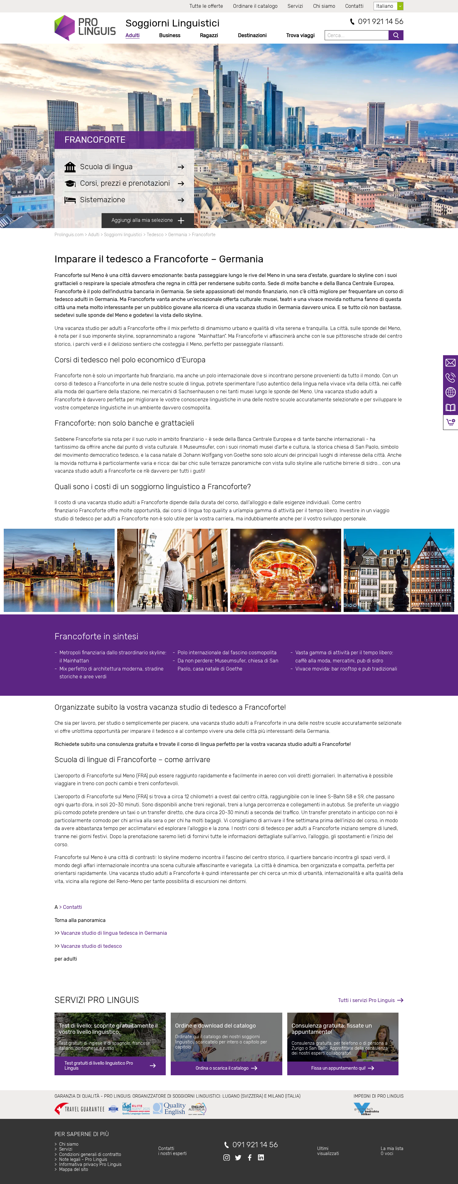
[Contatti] (450, 362)
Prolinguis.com (69, 234)
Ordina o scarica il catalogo (222, 1068)
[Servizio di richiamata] (450, 377)
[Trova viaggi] (450, 392)
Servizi (295, 6)
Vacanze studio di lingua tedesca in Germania (114, 933)
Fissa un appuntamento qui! (338, 1068)
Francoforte (95, 140)
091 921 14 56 (380, 21)
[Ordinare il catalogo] (450, 407)
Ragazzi (209, 35)
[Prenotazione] (450, 422)
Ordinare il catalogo (255, 6)
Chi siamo (324, 6)
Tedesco (155, 234)
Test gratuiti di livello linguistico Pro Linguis (98, 1066)
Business (169, 35)
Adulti (133, 35)
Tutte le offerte (206, 6)
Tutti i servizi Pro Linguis (366, 1000)
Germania (177, 234)
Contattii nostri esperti (172, 1151)
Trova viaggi (300, 35)
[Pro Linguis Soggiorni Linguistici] (85, 28)
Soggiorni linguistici (123, 234)
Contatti (354, 6)
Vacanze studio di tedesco (91, 946)
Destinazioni (252, 35)
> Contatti (70, 907)
